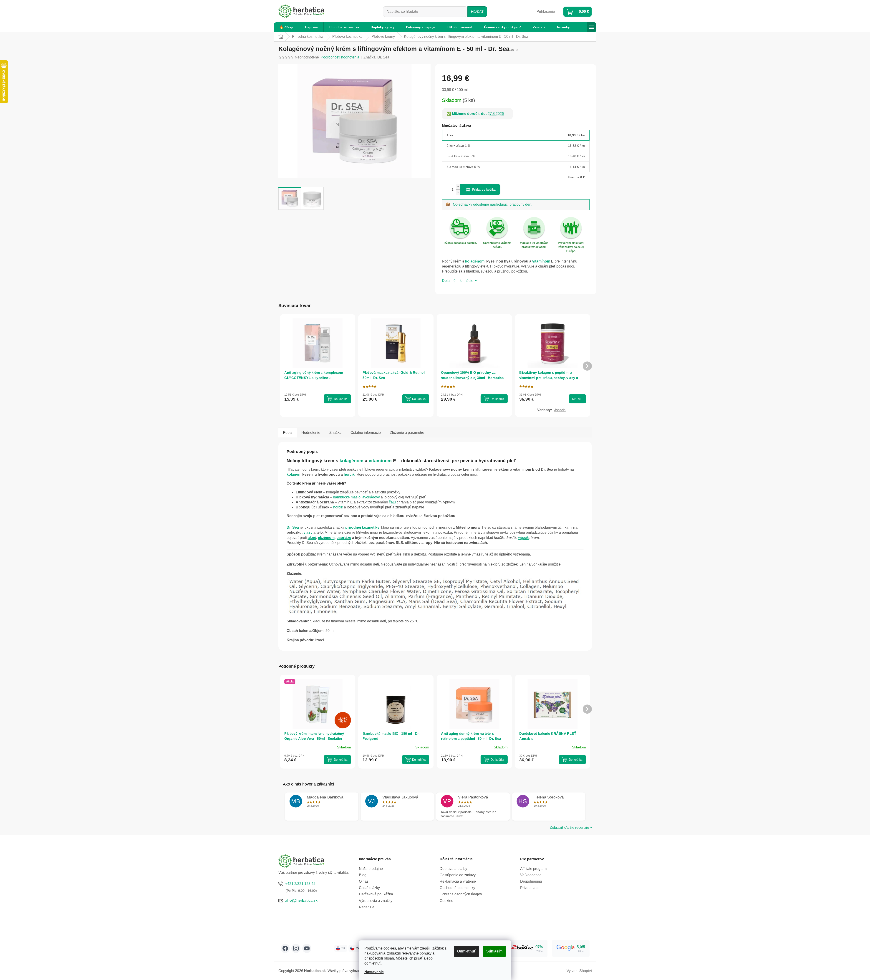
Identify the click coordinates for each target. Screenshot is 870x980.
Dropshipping (531, 881)
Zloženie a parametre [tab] (407, 432)
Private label (530, 888)
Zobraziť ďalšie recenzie (569, 827)
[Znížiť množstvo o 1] (458, 192)
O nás (363, 881)
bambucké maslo (347, 497)
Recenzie (366, 907)
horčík (349, 474)
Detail (577, 398)
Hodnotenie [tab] (310, 432)
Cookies (446, 901)
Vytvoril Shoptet (579, 971)
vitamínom (541, 261)
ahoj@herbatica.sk (301, 900)
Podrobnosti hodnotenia (340, 57)
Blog (362, 875)
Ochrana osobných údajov (461, 894)
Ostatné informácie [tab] (366, 432)
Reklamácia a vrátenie (458, 881)
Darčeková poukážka (376, 894)
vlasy (308, 532)
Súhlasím (494, 951)
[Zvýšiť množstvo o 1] (458, 186)
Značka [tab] (335, 432)
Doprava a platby (453, 869)
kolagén (293, 474)
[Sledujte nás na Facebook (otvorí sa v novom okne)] (285, 948)
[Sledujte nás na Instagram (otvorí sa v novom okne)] (295, 948)
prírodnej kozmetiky (362, 527)
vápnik (523, 538)
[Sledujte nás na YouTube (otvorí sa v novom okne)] (306, 948)
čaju (392, 502)
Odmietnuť (466, 951)
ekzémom (326, 538)
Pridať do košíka (484, 189)
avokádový (371, 497)
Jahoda (560, 410)
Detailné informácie (457, 281)
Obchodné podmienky (457, 888)
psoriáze (343, 538)
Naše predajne (371, 869)
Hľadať (477, 11)
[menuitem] (286, 27)
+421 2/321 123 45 (300, 884)
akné (312, 538)
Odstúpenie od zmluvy (458, 875)
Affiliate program (533, 869)
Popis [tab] (287, 432)
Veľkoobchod (531, 875)
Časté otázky (369, 888)
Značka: (376, 57)
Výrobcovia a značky (375, 901)
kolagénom (474, 261)
